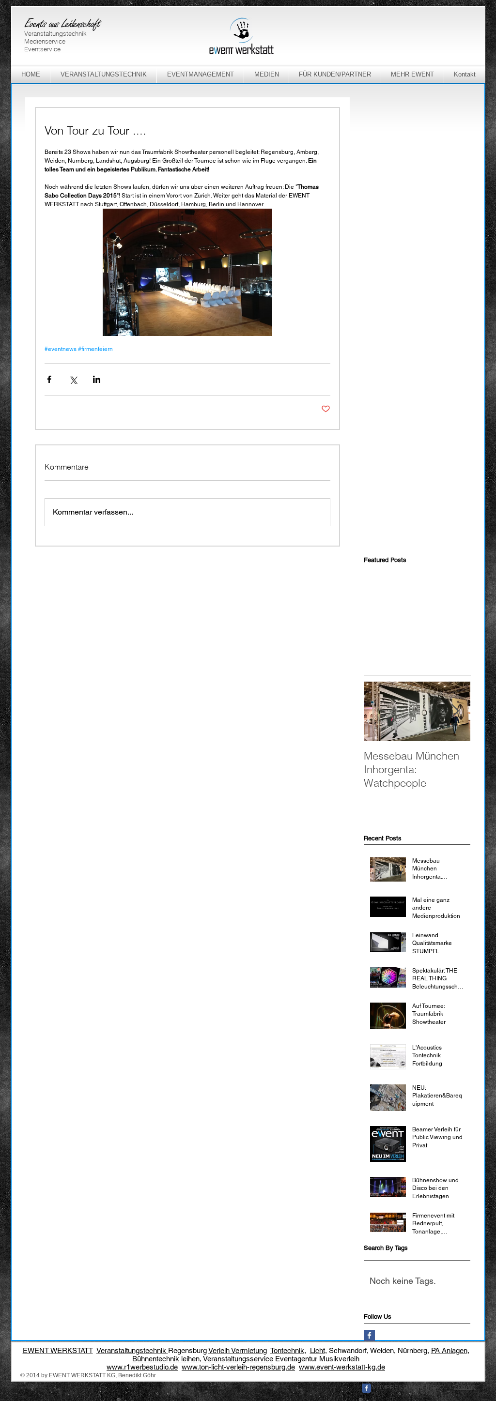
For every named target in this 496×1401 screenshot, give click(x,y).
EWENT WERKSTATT (58, 1350)
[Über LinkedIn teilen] (96, 379)
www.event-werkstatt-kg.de (342, 1367)
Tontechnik (287, 1350)
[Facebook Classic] (366, 1388)
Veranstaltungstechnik (132, 1350)
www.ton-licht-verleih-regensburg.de (238, 1367)
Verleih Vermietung (237, 1350)
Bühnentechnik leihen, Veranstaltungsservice (202, 1359)
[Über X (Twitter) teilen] (73, 379)
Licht (317, 1350)
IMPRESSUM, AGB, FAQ (412, 1387)
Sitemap (465, 1387)
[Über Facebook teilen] (49, 379)
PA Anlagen (449, 1350)
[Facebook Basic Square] (369, 1335)
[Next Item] (454, 711)
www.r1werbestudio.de (142, 1367)
